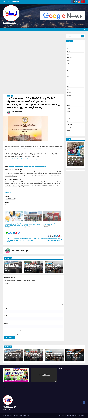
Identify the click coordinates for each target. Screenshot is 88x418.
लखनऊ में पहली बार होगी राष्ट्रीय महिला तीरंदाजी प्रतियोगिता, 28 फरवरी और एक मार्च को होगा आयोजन (27, 159)
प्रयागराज (69, 79)
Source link (8, 192)
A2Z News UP (9, 22)
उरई (68, 54)
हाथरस (68, 133)
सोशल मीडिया (69, 124)
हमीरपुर (68, 130)
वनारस (68, 121)
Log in (60, 368)
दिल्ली (68, 70)
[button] (84, 29)
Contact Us (21, 29)
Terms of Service (42, 29)
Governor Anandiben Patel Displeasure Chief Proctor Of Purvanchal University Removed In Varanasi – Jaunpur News (51, 223)
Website (6, 323)
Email (5, 315)
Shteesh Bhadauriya (17, 111)
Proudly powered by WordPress (9, 415)
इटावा (68, 48)
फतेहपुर (68, 83)
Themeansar (26, 415)
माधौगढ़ (68, 105)
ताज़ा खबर (69, 67)
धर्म (67, 73)
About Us (12, 29)
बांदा (68, 86)
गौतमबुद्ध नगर (69, 57)
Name (6, 308)
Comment (6, 283)
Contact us (6, 388)
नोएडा (68, 76)
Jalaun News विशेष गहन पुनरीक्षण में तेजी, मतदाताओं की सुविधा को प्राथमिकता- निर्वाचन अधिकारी (47, 239)
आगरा (68, 44)
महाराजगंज (69, 99)
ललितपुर (68, 118)
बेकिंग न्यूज (69, 92)
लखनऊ (50, 263)
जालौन (68, 60)
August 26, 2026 (73, 161)
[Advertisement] (33, 43)
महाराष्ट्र (68, 102)
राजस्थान (68, 108)
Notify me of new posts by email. (13, 334)
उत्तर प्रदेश (7, 263)
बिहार (68, 89)
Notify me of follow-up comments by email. (16, 330)
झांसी (9, 263)
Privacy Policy (31, 29)
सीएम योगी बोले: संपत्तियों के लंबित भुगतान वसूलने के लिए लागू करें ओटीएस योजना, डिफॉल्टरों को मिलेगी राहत (27, 166)
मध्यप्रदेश (69, 95)
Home (5, 29)
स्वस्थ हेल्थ (69, 127)
